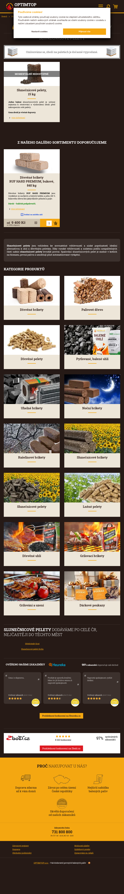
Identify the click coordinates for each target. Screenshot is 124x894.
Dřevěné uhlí (31, 556)
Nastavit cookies (39, 31)
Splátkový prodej (82, 849)
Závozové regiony (20, 845)
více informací (18, 117)
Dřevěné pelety (32, 359)
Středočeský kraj (32, 644)
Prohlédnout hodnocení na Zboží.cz (61, 748)
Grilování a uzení (32, 605)
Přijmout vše (84, 31)
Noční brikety (92, 408)
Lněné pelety (92, 507)
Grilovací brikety (92, 556)
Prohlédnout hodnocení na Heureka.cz (61, 715)
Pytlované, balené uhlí (92, 359)
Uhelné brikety (32, 408)
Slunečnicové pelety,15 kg (32, 92)
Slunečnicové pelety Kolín (32, 649)
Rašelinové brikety (31, 457)
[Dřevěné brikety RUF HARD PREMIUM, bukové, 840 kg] (32, 161)
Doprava (16, 849)
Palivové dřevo (92, 310)
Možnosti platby (82, 845)
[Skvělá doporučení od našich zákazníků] (62, 799)
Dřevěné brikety (32, 310)
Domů (4, 16)
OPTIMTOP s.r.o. (41, 863)
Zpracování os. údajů (83, 853)
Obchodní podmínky (22, 853)
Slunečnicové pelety (31, 507)
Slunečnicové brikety (92, 457)
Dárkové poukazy (92, 605)
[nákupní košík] (115, 6)
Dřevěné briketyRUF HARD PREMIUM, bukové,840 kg (31, 181)
